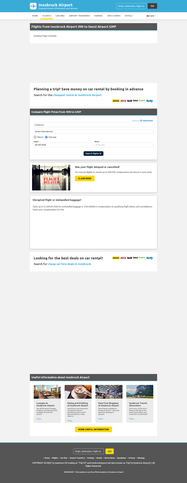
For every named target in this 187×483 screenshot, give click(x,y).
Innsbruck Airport (58, 6)
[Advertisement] (93, 63)
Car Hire (59, 16)
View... (39, 419)
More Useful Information (93, 429)
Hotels (128, 16)
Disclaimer (121, 458)
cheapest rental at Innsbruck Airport (77, 95)
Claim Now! (84, 178)
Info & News (113, 16)
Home (35, 16)
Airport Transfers (79, 16)
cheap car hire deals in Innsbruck (69, 263)
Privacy (132, 458)
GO (152, 6)
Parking (98, 16)
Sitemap (141, 458)
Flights (47, 16)
